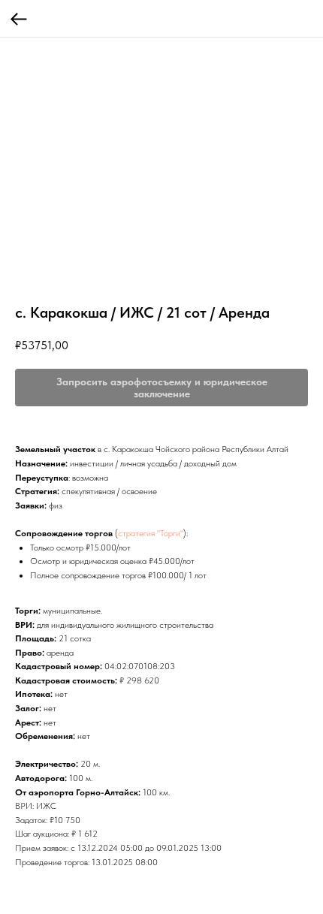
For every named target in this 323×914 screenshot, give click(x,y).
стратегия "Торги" (150, 533)
